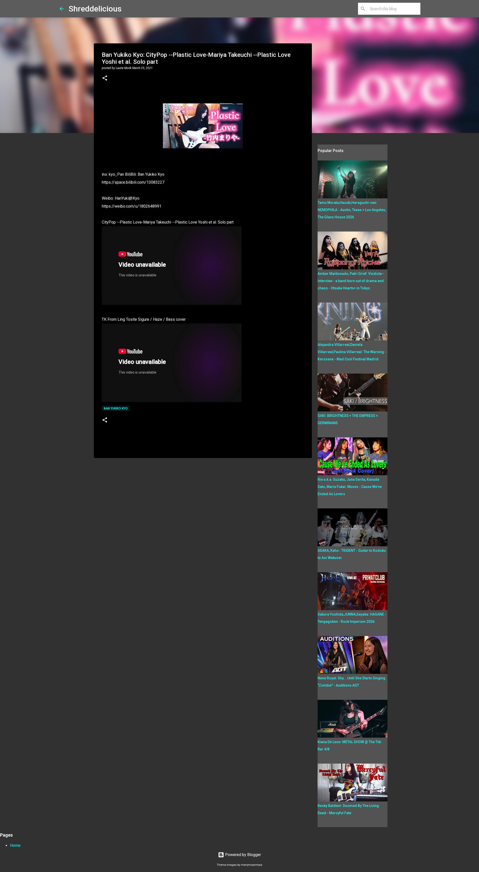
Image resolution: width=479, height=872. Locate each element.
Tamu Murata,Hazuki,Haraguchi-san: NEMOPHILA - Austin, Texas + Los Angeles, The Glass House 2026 (352, 210)
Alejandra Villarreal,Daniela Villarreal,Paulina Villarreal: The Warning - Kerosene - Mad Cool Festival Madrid (352, 352)
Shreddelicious (95, 8)
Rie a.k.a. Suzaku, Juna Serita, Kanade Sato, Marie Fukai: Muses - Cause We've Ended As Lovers (350, 486)
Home (15, 845)
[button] (105, 78)
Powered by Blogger (242, 854)
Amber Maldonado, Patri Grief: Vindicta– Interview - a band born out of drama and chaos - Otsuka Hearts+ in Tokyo (351, 281)
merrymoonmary (251, 865)
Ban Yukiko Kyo (116, 408)
